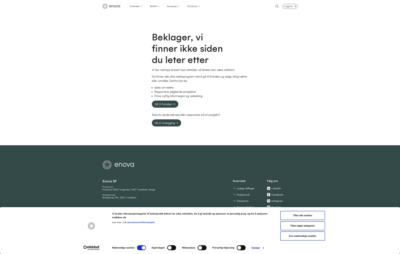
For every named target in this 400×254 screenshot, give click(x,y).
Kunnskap (172, 6)
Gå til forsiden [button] (163, 104)
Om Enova (192, 6)
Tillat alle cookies (302, 215)
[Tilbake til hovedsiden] (111, 6)
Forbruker (135, 6)
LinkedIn (276, 188)
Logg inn (288, 6)
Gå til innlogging (165, 123)
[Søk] (277, 6)
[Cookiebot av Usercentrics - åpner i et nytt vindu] (91, 248)
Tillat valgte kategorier (302, 225)
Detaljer (256, 247)
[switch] (171, 247)
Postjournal (243, 194)
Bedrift (153, 6)
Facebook (277, 194)
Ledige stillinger (246, 188)
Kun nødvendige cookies (302, 236)
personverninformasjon (141, 222)
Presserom (242, 200)
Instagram (277, 200)
